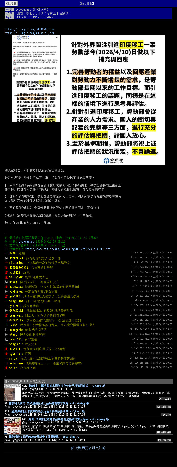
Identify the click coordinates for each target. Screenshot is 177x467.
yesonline (16, 363)
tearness (15, 315)
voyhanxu (15, 291)
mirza (13, 358)
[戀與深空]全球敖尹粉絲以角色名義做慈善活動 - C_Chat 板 (47, 411)
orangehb (15, 329)
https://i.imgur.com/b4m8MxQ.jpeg (29, 29)
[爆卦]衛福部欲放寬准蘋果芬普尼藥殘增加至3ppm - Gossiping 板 (68, 419)
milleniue (16, 262)
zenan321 (15, 339)
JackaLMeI (16, 258)
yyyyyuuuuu (23, 9)
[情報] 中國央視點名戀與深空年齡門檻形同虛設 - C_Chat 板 (67, 385)
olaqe (13, 334)
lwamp (13, 324)
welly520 (15, 277)
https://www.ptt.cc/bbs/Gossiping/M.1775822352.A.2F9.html (68, 248)
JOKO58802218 (18, 267)
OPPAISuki (16, 310)
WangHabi (15, 343)
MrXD (12, 253)
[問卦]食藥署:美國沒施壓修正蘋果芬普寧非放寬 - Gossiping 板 (49, 403)
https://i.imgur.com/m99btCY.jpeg (29, 32)
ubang (13, 281)
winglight (16, 300)
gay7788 (14, 296)
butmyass (15, 286)
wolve (13, 367)
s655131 (14, 348)
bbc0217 (14, 272)
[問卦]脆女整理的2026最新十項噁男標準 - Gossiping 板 (44, 436)
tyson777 (15, 353)
